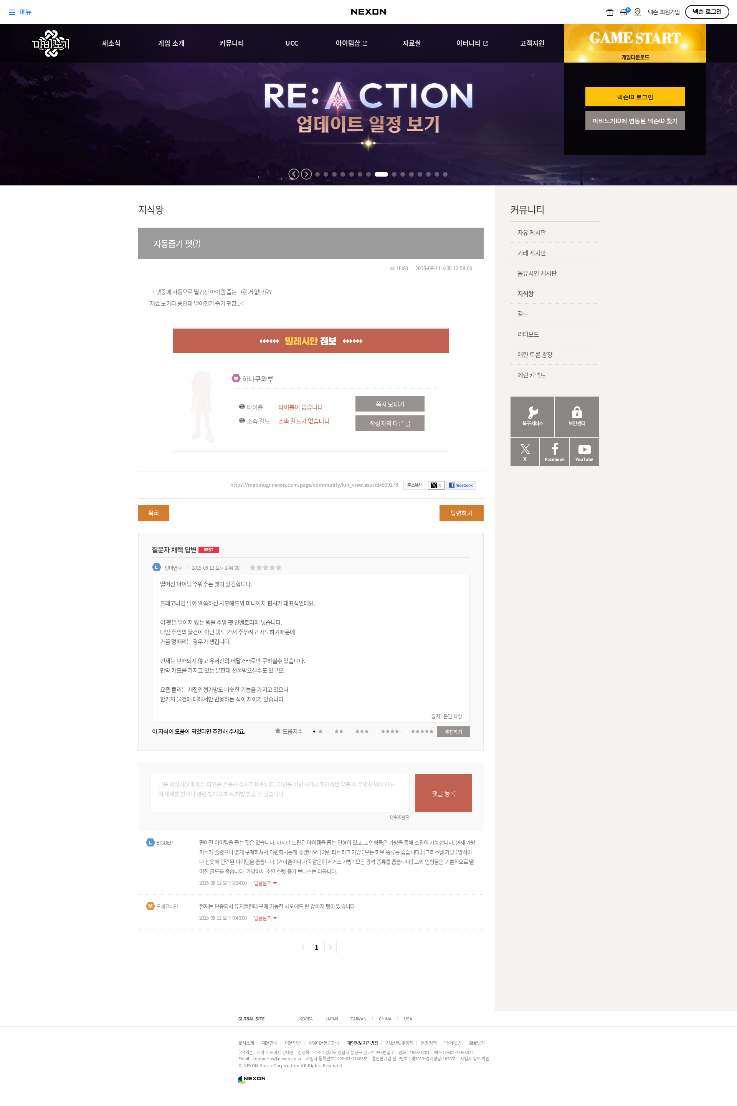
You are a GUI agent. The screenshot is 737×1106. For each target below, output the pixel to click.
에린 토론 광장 (534, 354)
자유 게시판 (531, 232)
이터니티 (468, 44)
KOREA (306, 1018)
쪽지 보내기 (390, 403)
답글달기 (262, 882)
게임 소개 (171, 44)
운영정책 (428, 1043)
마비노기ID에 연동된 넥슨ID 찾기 (635, 120)
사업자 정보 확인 (474, 1058)
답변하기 (462, 512)
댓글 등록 (443, 793)
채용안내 (270, 1043)
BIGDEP (164, 842)
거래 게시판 (531, 252)
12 (420, 174)
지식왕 (525, 293)
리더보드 (528, 334)
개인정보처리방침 (362, 1043)
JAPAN (331, 1018)
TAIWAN (358, 1018)
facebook (464, 485)
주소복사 (414, 485)
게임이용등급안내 (323, 1043)
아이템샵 (348, 44)
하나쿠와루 (257, 379)
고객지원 (532, 44)
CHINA (385, 1018)
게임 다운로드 (635, 57)
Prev (294, 174)
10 (402, 174)
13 (428, 174)
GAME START (635, 38)
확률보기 (477, 1043)
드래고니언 (167, 906)
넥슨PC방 (452, 1043)
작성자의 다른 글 (390, 423)
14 (437, 174)
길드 (522, 313)
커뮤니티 (232, 44)
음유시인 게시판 (537, 273)
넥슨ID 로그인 (635, 97)
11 (411, 174)
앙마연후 (173, 567)
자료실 (412, 44)
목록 (153, 512)
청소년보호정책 (399, 1043)
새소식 (111, 44)
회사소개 (246, 1043)
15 (445, 174)
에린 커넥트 (531, 374)
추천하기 (453, 731)
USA (408, 1018)
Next (306, 174)
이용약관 (293, 1043)
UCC (291, 44)
